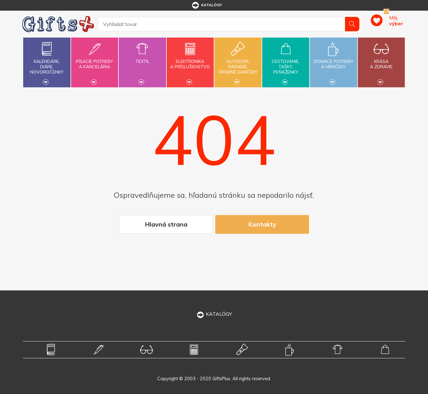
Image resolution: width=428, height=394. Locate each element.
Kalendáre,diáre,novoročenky (47, 67)
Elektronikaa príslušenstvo (190, 64)
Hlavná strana (166, 224)
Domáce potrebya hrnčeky (333, 64)
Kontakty (262, 224)
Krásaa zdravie (381, 64)
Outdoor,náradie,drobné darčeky (238, 67)
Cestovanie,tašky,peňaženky (286, 67)
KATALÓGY (219, 314)
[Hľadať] (352, 24)
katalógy (211, 5)
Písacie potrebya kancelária (94, 64)
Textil (142, 61)
